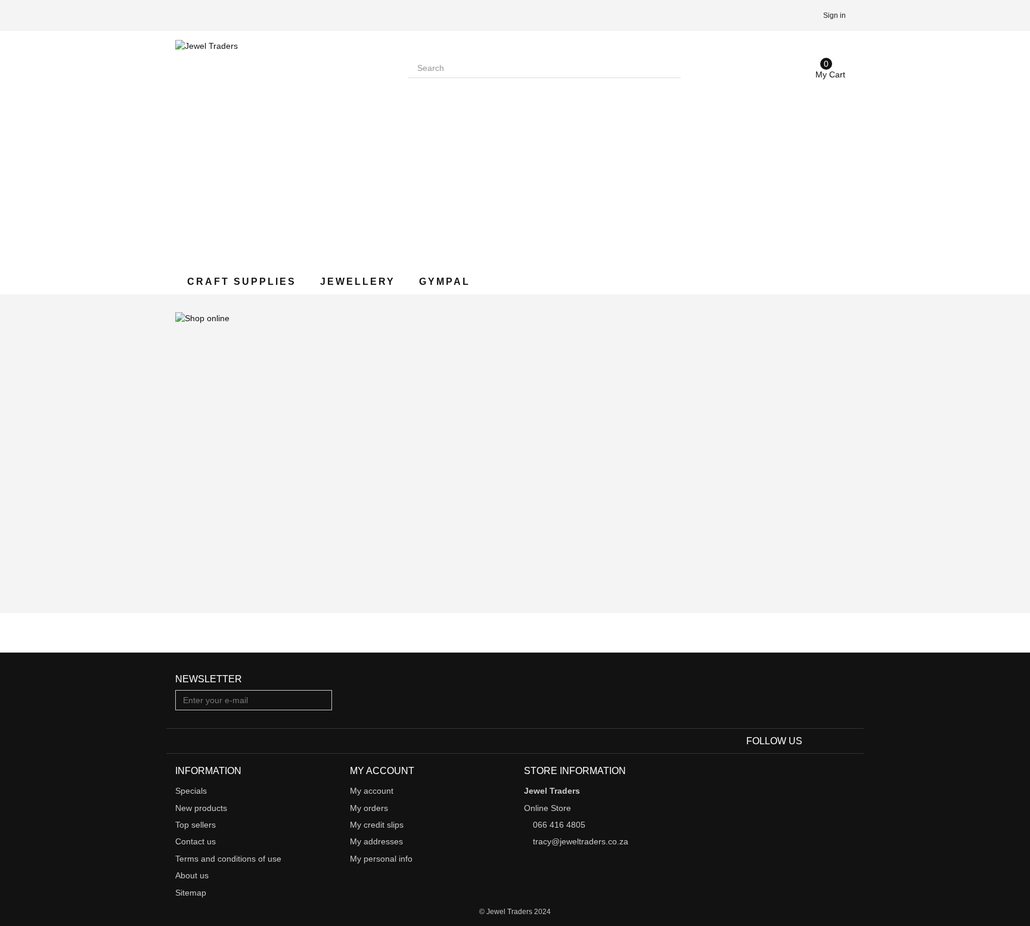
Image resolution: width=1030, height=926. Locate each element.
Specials (191, 791)
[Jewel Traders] (282, 147)
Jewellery (357, 281)
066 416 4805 (559, 824)
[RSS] (847, 741)
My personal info (381, 858)
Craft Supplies (241, 281)
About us (192, 875)
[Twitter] (831, 741)
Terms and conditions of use (228, 858)
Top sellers (195, 824)
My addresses (376, 841)
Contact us (195, 841)
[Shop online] (515, 453)
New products (201, 808)
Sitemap (190, 892)
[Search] (670, 68)
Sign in (834, 15)
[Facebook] (813, 741)
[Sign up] (321, 700)
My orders (369, 808)
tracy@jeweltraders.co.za (580, 841)
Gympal (444, 281)
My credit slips (377, 824)
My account (371, 791)
